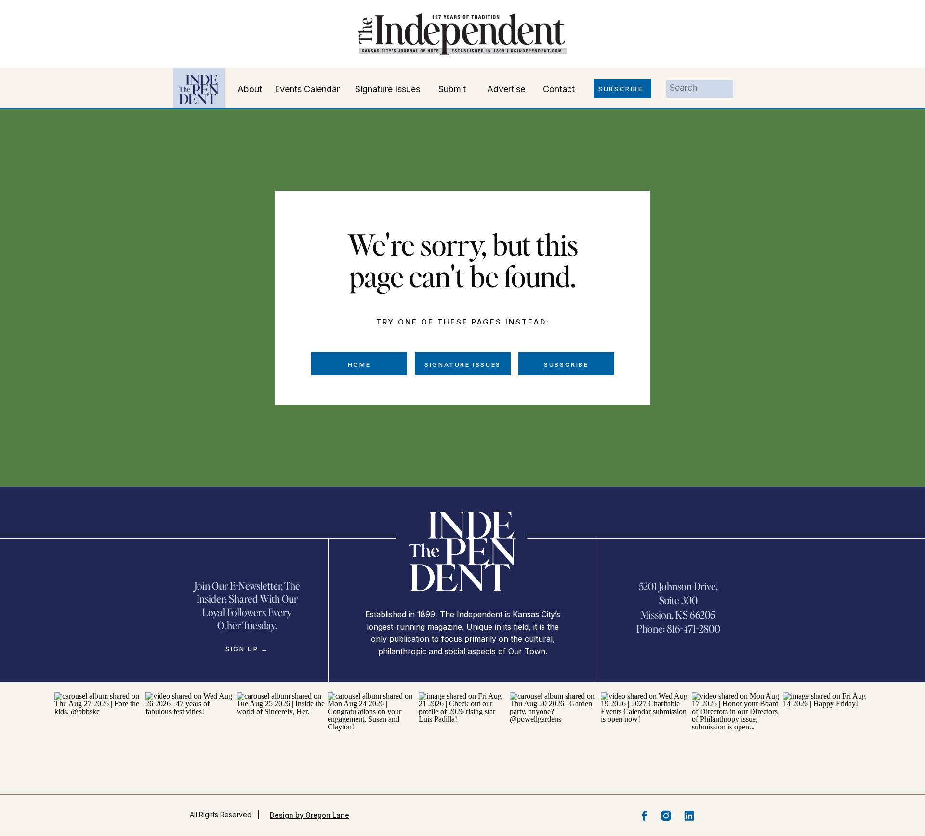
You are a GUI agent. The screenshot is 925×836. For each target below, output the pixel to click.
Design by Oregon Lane (309, 815)
